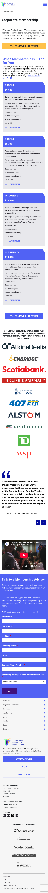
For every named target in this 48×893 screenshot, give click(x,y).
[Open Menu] (45, 4)
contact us (24, 774)
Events (5, 721)
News (5, 725)
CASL (4, 879)
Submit (9, 691)
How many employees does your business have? (24, 674)
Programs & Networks (11, 705)
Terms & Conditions (9, 885)
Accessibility (6, 876)
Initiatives (6, 701)
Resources (6, 709)
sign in (24, 767)
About (5, 717)
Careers (5, 729)
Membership (8, 11)
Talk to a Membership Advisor (24, 46)
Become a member (24, 759)
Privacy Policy (7, 882)
